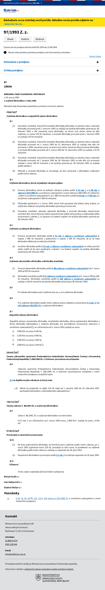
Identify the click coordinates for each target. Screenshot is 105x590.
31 (22, 498)
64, (29, 498)
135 (40, 498)
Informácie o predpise (16, 62)
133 (35, 498)
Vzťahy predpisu (13, 70)
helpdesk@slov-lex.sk (15, 554)
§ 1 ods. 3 (60, 455)
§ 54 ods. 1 (81, 190)
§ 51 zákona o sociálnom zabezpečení (60, 276)
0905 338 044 (11, 544)
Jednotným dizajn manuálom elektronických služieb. (49, 569)
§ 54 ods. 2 (81, 195)
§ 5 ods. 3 (91, 302)
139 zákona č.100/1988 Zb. (56, 498)
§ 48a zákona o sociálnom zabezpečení (70, 268)
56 (25, 498)
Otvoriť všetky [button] (95, 56)
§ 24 (18, 498)
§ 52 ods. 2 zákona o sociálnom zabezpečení (75, 235)
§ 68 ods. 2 (93, 195)
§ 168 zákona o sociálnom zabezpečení (76, 278)
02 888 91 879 (11, 540)
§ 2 (11, 380)
